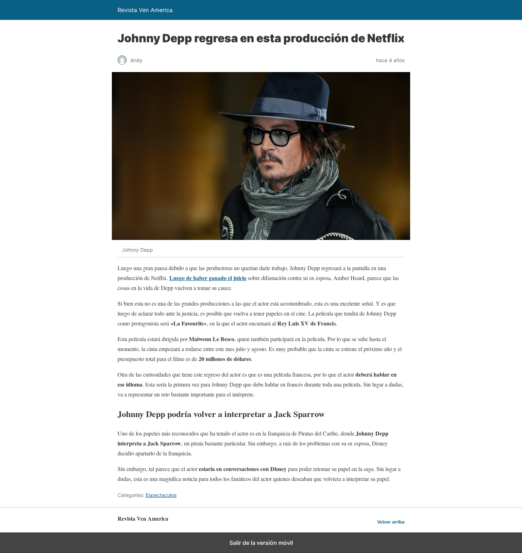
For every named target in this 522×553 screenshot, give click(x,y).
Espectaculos (161, 495)
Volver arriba (390, 522)
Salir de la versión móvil (261, 542)
